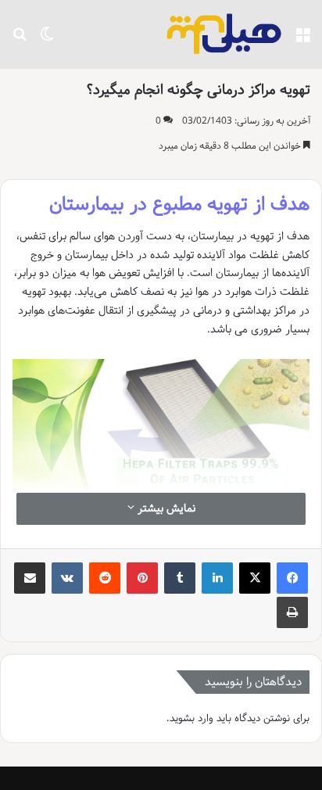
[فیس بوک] (292, 578)
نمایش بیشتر (164, 508)
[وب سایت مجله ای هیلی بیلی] (224, 34)
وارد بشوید (191, 718)
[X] (254, 578)
